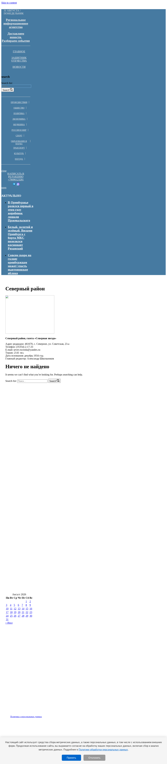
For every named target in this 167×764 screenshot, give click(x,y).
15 (27, 608)
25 (11, 615)
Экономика (18, 119)
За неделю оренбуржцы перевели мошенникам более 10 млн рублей (53, 549)
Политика (19, 113)
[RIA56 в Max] (18, 184)
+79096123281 (16, 179)
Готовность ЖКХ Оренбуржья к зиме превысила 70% (43, 520)
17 (7, 612)
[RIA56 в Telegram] (14, 184)
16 (31, 608)
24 (7, 615)
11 (11, 608)
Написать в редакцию (15, 175)
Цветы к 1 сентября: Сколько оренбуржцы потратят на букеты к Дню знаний (60, 559)
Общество (19, 108)
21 (23, 612)
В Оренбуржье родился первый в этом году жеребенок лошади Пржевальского (20, 211)
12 (15, 608)
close (4, 170)
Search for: (7, 83)
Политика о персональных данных (26, 716)
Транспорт (19, 148)
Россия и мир (19, 130)
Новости (19, 66)
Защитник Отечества (19, 59)
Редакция (23, 714)
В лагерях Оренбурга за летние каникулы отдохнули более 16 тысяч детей (58, 500)
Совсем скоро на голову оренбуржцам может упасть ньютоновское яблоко (19, 264)
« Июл (9, 622)
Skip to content (9, 2)
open (3, 187)
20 (19, 612)
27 (19, 615)
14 (23, 608)
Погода (19, 159)
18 (11, 612)
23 (31, 612)
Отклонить (94, 757)
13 (19, 608)
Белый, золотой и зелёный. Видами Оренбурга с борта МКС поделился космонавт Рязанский (20, 237)
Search (6, 90)
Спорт (19, 136)
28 (23, 615)
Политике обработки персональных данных (103, 749)
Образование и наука (19, 142)
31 (7, 619)
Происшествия (19, 102)
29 (27, 615)
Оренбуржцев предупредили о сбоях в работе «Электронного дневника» (56, 578)
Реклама (39, 714)
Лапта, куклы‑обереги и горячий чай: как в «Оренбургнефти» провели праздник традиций (70, 588)
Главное (19, 51)
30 (31, 615)
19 (15, 612)
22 (27, 612)
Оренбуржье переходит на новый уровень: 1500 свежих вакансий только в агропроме (66, 568)
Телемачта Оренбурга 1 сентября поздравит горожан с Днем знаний (53, 539)
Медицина (19, 124)
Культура (19, 153)
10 (7, 608)
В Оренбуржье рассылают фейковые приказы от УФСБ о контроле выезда (58, 529)
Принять (71, 757)
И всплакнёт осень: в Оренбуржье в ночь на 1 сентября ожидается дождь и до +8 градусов (69, 510)
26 (15, 615)
